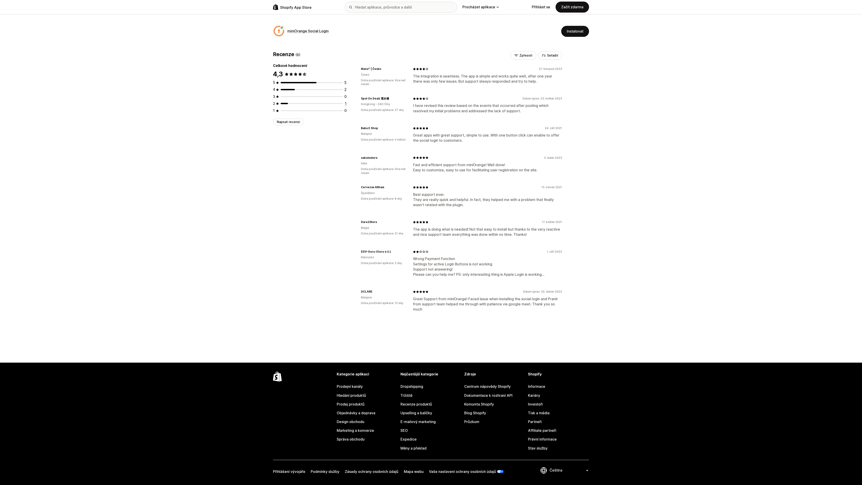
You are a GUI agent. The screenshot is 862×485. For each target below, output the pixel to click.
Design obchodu (350, 421)
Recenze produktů (416, 404)
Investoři (535, 404)
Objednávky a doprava (356, 413)
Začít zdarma (572, 7)
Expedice (408, 439)
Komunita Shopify (479, 404)
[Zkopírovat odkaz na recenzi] (384, 69)
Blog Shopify (475, 413)
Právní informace (542, 439)
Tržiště (406, 395)
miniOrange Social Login (308, 31)
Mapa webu (414, 471)
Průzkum (471, 421)
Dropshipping (411, 386)
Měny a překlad (413, 448)
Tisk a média (539, 413)
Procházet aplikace (478, 7)
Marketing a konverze (355, 430)
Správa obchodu (351, 439)
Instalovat (575, 31)
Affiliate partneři (542, 430)
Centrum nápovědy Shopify (487, 386)
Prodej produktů (351, 404)
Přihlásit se (541, 7)
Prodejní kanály (350, 386)
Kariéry (534, 395)
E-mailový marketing (418, 421)
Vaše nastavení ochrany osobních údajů (462, 471)
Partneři (535, 421)
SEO (404, 430)
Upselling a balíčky (416, 413)
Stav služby (538, 448)
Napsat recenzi (288, 122)
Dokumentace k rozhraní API (488, 395)
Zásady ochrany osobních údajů (371, 471)
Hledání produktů (351, 395)
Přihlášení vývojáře (289, 471)
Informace (536, 386)
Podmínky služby (325, 471)
